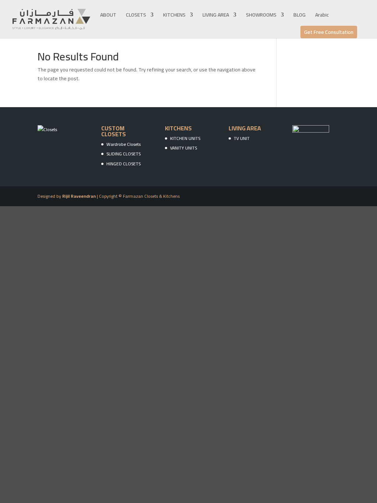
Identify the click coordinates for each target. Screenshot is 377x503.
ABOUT (108, 16)
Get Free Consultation (328, 32)
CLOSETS (136, 16)
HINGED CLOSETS (123, 163)
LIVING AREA (215, 16)
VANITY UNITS (183, 148)
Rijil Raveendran (79, 196)
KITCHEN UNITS (185, 138)
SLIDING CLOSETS (123, 154)
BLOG (299, 16)
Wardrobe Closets (123, 144)
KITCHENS (174, 16)
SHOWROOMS (261, 16)
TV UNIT (242, 138)
